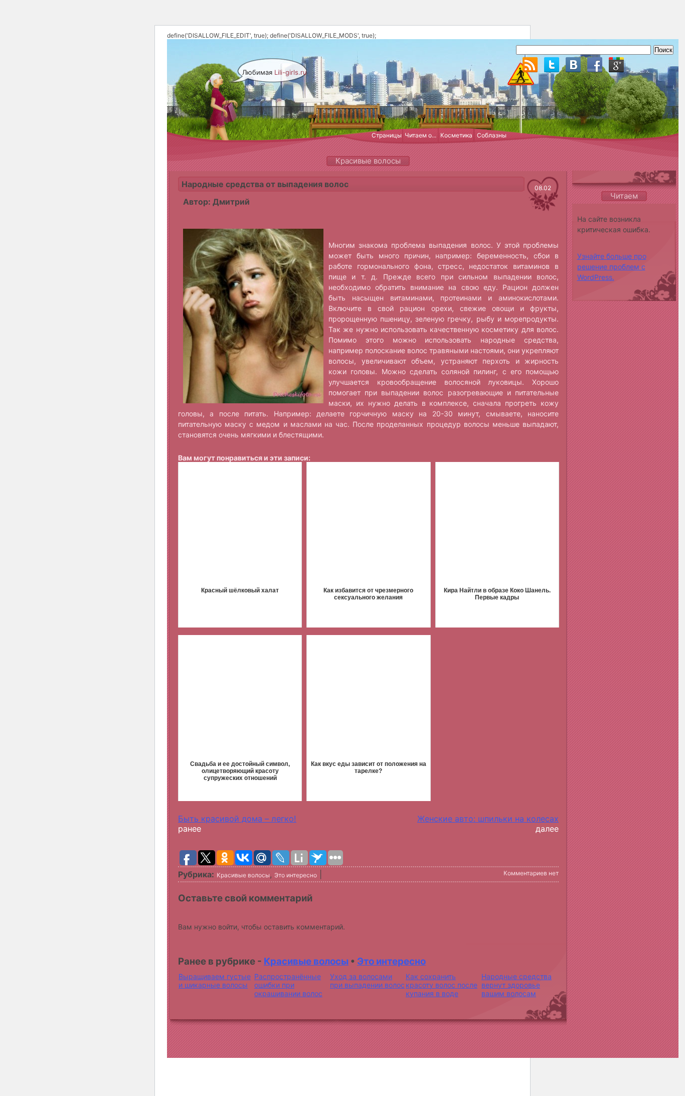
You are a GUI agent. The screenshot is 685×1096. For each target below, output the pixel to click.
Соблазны (491, 135)
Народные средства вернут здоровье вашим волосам (516, 985)
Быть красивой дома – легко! (237, 819)
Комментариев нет (531, 873)
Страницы (387, 135)
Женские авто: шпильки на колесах (488, 819)
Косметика (456, 135)
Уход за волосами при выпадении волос (367, 980)
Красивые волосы (243, 875)
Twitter (551, 64)
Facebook (594, 64)
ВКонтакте (573, 64)
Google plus (616, 64)
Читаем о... (420, 135)
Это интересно (295, 875)
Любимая (274, 72)
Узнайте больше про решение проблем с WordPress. (611, 266)
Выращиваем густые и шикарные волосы (215, 980)
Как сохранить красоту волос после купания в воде (441, 985)
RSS (530, 64)
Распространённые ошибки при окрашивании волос (288, 985)
